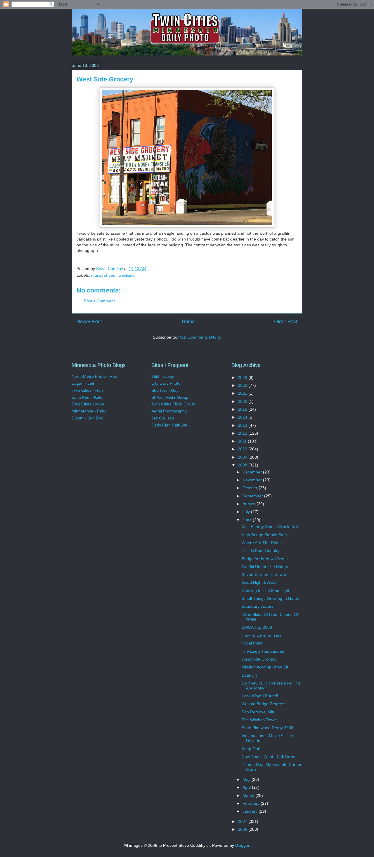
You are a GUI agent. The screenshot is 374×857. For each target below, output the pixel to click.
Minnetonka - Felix (89, 411)
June (248, 520)
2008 (243, 465)
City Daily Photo (166, 383)
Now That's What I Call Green (269, 756)
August (250, 503)
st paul (110, 275)
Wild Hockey (162, 376)
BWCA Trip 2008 (257, 627)
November (253, 480)
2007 (243, 821)
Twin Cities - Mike (88, 404)
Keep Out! (251, 748)
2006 (243, 829)
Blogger (242, 845)
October (251, 487)
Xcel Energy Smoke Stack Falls (270, 526)
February (252, 803)
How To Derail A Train (261, 635)
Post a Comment (99, 301)
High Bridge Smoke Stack (265, 534)
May (247, 779)
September (253, 496)
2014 (243, 417)
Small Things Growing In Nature (271, 598)
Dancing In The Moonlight (265, 590)
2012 (243, 433)
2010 (243, 449)
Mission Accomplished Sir (265, 667)
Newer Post (89, 321)
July (247, 511)
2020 (243, 401)
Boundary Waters (257, 606)
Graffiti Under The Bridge (265, 566)
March (249, 795)
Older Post (285, 321)
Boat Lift (249, 675)
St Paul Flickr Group (169, 397)
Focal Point (252, 643)
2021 (243, 393)
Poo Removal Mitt (258, 712)
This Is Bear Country (261, 550)
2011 (243, 441)
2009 (243, 457)
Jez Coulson (162, 418)
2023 (243, 377)
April (247, 787)
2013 (243, 425)
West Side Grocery (259, 659)
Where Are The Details (262, 542)
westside (127, 275)
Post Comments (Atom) (199, 337)
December (253, 472)
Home (188, 321)
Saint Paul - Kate (87, 397)
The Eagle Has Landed (263, 651)
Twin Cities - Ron (87, 390)
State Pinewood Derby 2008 (267, 727)
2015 (243, 409)
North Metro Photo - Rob (94, 376)
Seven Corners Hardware (265, 574)
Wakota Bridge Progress (264, 703)
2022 (243, 385)
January (251, 811)
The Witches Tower (259, 719)
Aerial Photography (169, 411)
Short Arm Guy (165, 390)
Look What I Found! (260, 696)
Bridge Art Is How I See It (265, 558)
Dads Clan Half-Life (169, 425)
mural (96, 275)
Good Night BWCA (259, 582)
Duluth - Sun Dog (87, 418)
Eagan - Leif (83, 383)
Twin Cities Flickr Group (173, 404)
